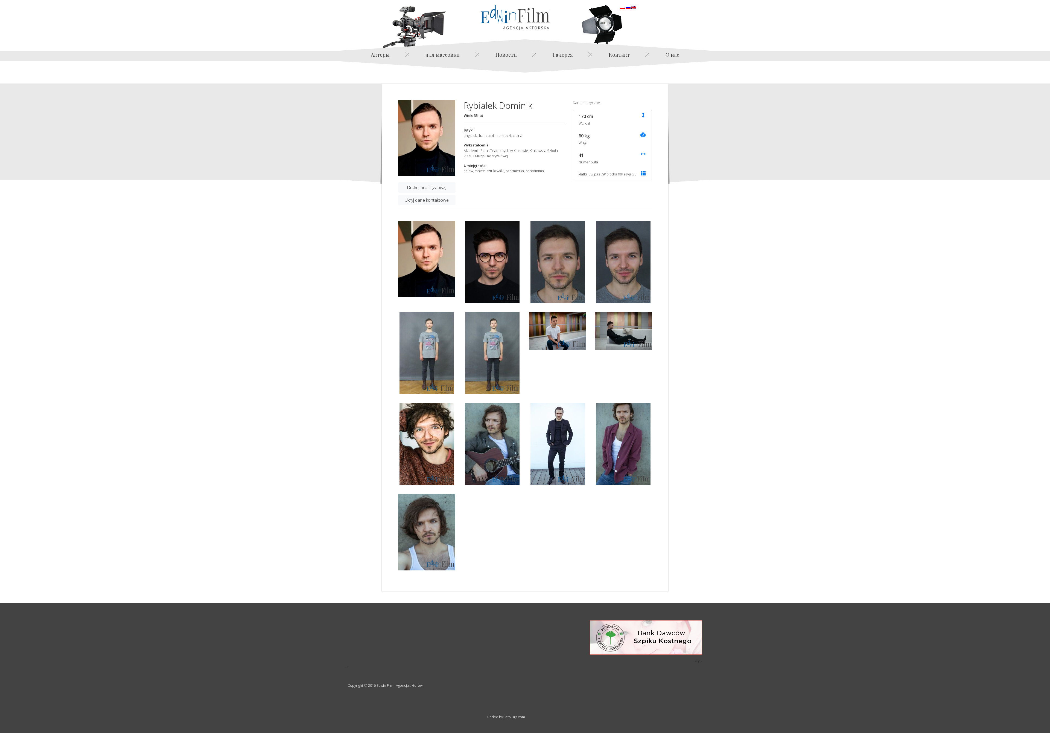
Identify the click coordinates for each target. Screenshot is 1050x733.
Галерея (563, 54)
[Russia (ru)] (628, 7)
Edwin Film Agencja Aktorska (515, 17)
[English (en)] (633, 7)
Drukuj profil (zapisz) (427, 187)
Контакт (619, 54)
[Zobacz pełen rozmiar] (427, 138)
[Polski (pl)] (622, 7)
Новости (506, 54)
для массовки (442, 54)
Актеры (380, 54)
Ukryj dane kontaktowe (427, 200)
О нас (672, 54)
